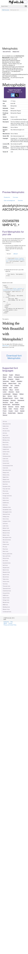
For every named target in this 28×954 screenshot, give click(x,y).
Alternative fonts (7, 424)
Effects (5, 623)
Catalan (16, 387)
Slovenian (10, 406)
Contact (10, 623)
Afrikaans (17, 375)
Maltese (21, 394)
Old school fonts (7, 540)
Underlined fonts (7, 591)
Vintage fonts (6, 600)
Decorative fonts (7, 470)
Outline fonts (6, 544)
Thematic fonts (6, 586)
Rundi (11, 402)
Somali (17, 406)
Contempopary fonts (8, 465)
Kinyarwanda (21, 400)
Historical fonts (6, 514)
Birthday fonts (6, 440)
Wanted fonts (6, 602)
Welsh (4, 379)
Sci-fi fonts (5, 560)
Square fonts (6, 574)
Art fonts (5, 433)
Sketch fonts (6, 570)
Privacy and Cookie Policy (10, 625)
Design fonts (6, 472)
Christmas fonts (6, 456)
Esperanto (20, 413)
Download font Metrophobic (14, 357)
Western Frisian (12, 383)
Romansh (13, 400)
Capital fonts (6, 449)
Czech (16, 411)
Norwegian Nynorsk (8, 398)
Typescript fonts (6, 588)
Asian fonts (5, 435)
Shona (4, 413)
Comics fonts (6, 463)
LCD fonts (5, 523)
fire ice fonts (6, 493)
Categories (6, 622)
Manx (4, 396)
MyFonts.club (5, 10)
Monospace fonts (7, 537)
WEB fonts (5, 604)
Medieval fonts (6, 530)
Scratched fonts (6, 563)
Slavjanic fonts (6, 572)
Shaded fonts (6, 567)
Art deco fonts (6, 431)
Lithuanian (11, 392)
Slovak (4, 406)
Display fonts (6, 479)
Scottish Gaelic (12, 413)
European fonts (6, 486)
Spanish (5, 387)
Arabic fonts (6, 426)
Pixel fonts (5, 549)
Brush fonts (5, 444)
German (10, 396)
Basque (5, 377)
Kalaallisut (19, 381)
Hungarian (10, 379)
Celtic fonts (5, 454)
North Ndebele (15, 404)
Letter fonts (5, 526)
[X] (17, 95)
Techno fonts (6, 581)
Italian (10, 387)
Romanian (5, 402)
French (4, 411)
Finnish (22, 409)
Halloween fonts (7, 507)
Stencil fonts (6, 577)
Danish (4, 383)
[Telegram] (13, 95)
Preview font (7, 197)
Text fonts (5, 584)
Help (11, 622)
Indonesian (5, 385)
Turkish (4, 409)
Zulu (19, 383)
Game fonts (5, 498)
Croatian (11, 411)
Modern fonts (6, 535)
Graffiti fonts (6, 502)
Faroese (16, 409)
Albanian (5, 375)
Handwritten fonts (7, 509)
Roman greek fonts (7, 553)
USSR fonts (5, 595)
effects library (5, 345)
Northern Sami (6, 404)
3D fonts (5, 421)
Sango (16, 402)
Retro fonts (5, 551)
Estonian (5, 415)
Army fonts (5, 428)
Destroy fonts (6, 475)
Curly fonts (5, 468)
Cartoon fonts (6, 451)
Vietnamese (6, 381)
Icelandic (17, 385)
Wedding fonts (6, 607)
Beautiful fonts (6, 437)
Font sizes (15, 197)
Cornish (17, 390)
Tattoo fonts (6, 579)
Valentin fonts (6, 597)
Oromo (16, 398)
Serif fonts (5, 565)
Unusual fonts (6, 593)
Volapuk (17, 379)
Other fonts (5, 542)
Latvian (4, 392)
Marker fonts (6, 528)
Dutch (15, 396)
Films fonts (5, 491)
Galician (13, 381)
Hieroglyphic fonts (7, 512)
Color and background (9, 200)
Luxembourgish (6, 394)
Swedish (22, 411)
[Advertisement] (14, 29)
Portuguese (6, 400)
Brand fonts (5, 442)
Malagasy (15, 394)
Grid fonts (5, 505)
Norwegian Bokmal (18, 377)
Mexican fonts (6, 533)
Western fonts (6, 609)
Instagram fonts (6, 521)
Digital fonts (5, 477)
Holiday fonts (6, 516)
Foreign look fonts (7, 495)
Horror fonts (6, 519)
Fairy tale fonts (6, 488)
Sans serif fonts (6, 556)
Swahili (22, 406)
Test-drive (20, 200)
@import (16, 253)
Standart (9, 253)
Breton (10, 377)
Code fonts (5, 458)
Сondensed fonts (7, 611)
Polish (21, 398)
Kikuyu (11, 390)
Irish (11, 385)
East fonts (5, 484)
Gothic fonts (6, 500)
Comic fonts (6, 461)
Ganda (17, 392)
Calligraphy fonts (7, 447)
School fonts (6, 558)
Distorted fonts (6, 482)
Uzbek (10, 409)
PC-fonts (5, 546)
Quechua (5, 390)
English (11, 375)
